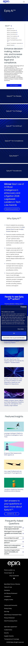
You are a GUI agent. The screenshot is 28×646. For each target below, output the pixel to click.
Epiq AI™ (7, 25)
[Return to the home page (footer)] (6, 2)
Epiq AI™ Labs (10, 45)
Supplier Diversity (9, 636)
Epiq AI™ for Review (11, 30)
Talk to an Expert (14, 85)
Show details (21, 329)
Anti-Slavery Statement (10, 593)
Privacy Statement (9, 617)
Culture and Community (10, 605)
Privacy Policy (8, 608)
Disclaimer (7, 590)
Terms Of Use (8, 587)
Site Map (6, 611)
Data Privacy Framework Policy (12, 614)
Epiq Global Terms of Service (12, 584)
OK (14, 333)
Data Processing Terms (10, 621)
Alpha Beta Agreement (10, 626)
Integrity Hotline (8, 599)
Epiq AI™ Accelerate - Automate (14, 43)
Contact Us (10, 513)
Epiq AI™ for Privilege (11, 32)
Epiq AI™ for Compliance (12, 36)
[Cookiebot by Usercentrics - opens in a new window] (20, 307)
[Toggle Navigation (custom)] (24, 2)
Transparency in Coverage (11, 639)
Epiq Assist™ (9, 28)
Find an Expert (8, 573)
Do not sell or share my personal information (14, 337)
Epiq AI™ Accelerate (11, 38)
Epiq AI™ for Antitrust (11, 34)
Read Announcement (12, 209)
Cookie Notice (8, 629)
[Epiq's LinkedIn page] (14, 578)
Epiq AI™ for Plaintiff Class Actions (14, 40)
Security (6, 633)
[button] (14, 528)
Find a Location (8, 570)
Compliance (7, 596)
